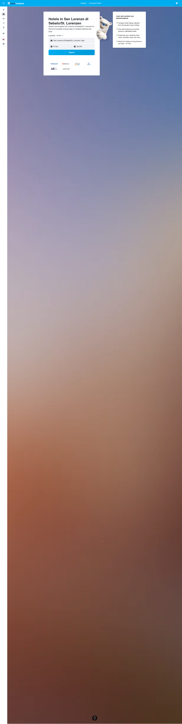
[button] (3, 3)
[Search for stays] (3, 14)
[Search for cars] (3, 18)
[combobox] (56, 35)
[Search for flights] (3, 10)
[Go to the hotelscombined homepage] (16, 3)
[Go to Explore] (3, 27)
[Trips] (3, 33)
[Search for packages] (3, 23)
